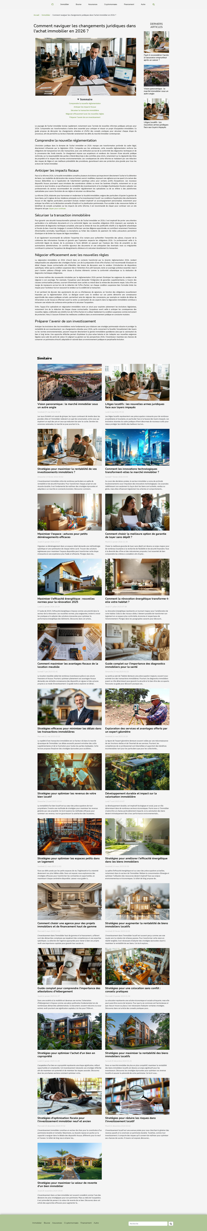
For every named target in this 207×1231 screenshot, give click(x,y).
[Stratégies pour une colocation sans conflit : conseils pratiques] (137, 966)
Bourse (78, 4)
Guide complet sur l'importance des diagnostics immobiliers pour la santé (135, 665)
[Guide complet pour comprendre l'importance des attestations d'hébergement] (70, 966)
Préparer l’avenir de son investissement (84, 117)
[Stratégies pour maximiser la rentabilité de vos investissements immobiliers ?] (70, 447)
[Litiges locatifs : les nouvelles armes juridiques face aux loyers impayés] (156, 109)
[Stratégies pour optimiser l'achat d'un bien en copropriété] (70, 1031)
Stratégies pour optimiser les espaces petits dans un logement (69, 860)
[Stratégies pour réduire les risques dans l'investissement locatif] (137, 1096)
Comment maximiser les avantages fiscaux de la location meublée (68, 665)
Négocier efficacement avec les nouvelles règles (85, 114)
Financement (129, 4)
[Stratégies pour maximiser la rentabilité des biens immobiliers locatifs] (137, 1031)
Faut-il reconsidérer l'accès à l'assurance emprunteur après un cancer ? (156, 57)
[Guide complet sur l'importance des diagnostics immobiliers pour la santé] (137, 642)
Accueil (36, 15)
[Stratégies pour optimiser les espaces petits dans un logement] (70, 836)
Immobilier (64, 4)
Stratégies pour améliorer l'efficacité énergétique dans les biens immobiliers (136, 860)
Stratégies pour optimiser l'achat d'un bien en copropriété (66, 1054)
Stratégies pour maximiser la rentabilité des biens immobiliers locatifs (136, 1054)
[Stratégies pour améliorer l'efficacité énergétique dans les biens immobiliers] (137, 836)
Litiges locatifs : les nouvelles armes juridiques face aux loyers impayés (156, 125)
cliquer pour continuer (57, 208)
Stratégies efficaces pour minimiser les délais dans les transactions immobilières (69, 730)
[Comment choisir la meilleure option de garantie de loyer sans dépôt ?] (137, 512)
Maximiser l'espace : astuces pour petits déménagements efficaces (63, 535)
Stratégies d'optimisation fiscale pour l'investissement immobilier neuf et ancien (64, 1119)
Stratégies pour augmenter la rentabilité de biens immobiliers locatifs (136, 924)
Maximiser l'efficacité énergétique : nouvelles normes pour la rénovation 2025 (66, 600)
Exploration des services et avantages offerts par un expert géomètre (136, 730)
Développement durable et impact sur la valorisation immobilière (131, 795)
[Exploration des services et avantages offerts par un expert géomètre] (137, 707)
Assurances (92, 4)
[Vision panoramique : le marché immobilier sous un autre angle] (156, 75)
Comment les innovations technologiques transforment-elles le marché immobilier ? (132, 470)
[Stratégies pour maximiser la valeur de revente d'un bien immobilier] (70, 1161)
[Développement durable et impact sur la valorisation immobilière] (137, 771)
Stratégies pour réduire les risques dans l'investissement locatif (130, 1119)
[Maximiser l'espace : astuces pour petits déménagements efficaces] (70, 512)
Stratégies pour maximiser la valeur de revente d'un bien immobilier (67, 1184)
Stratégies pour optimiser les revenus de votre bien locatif (67, 795)
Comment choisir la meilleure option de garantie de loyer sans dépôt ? (135, 535)
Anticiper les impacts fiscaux (85, 107)
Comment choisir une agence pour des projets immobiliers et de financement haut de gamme (67, 924)
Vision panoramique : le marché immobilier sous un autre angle (156, 91)
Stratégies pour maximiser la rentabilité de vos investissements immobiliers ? (67, 470)
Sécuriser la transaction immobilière (85, 110)
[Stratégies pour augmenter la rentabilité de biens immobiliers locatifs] (137, 901)
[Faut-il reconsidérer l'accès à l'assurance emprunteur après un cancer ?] (156, 42)
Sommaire (86, 99)
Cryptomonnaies (110, 4)
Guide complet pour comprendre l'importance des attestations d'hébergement (69, 989)
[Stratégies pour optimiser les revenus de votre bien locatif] (70, 771)
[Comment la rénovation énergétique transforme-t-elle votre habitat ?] (137, 577)
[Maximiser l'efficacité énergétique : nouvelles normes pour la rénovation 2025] (70, 577)
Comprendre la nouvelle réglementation (85, 103)
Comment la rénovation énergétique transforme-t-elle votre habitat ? (137, 600)
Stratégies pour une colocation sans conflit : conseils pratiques (132, 989)
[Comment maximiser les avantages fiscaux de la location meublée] (70, 642)
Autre (143, 4)
